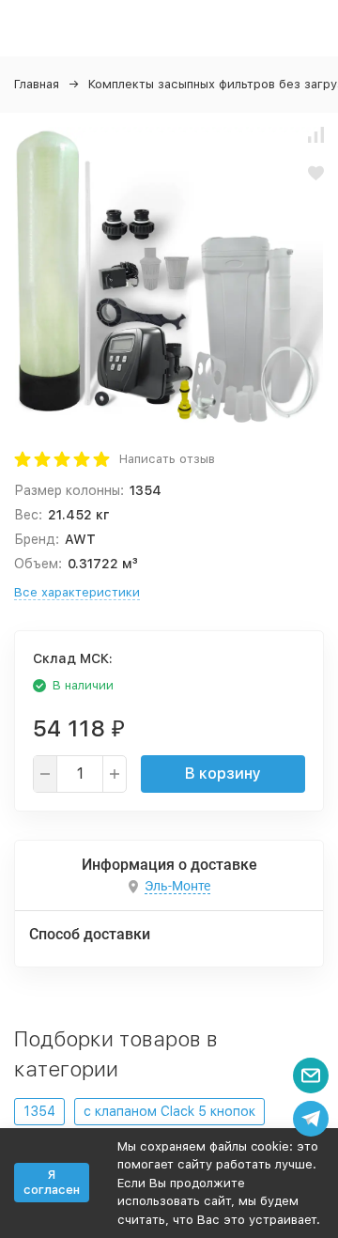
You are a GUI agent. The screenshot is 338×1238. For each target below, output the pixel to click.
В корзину (223, 773)
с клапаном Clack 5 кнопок (169, 1111)
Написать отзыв (167, 459)
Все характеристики (77, 592)
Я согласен (51, 1182)
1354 (39, 1111)
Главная (36, 84)
